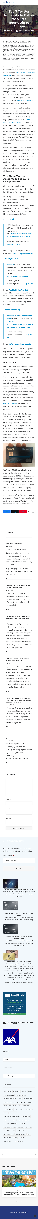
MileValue (20, 1127)
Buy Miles (30, 1102)
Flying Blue (13, 1113)
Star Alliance (21, 1130)
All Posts (19, 1154)
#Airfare (10, 264)
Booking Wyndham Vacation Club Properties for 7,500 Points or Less (19, 1194)
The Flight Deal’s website (19, 290)
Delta (21, 1109)
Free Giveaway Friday (10, 1120)
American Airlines (9, 1095)
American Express (21, 1095)
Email (8, 809)
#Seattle (10, 315)
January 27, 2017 (13, 244)
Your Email (8, 856)
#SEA (17, 315)
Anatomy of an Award (10, 1098)
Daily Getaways (8, 1109)
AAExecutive (16, 1091)
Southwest (7, 1130)
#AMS (9, 318)
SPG (14, 1130)
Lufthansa (14, 1123)
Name (8, 799)
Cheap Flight (7, 522)
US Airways (22, 1137)
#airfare (31, 324)
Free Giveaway (26, 1116)
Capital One (7, 1106)
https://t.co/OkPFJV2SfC (21, 234)
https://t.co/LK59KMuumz (17, 276)
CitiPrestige (26, 1106)
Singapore (29, 1127)
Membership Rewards (10, 1127)
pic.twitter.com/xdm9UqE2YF (19, 327)
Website (8, 818)
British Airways (21, 1102)
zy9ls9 (8, 738)
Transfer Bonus (20, 1134)
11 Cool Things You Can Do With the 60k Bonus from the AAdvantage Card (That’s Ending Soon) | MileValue (18, 700)
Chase (14, 1106)
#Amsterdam (26, 315)
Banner (6, 1102)
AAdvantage (7, 1091)
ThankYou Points (9, 1134)
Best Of (13, 1102)
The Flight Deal (10, 258)
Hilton (27, 1120)
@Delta (12, 321)
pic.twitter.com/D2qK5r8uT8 (18, 237)
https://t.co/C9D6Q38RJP (17, 324)
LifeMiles (6, 1123)
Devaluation (29, 1109)
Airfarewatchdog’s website (20, 344)
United (15, 1137)
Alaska (24, 1091)
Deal (16, 1109)
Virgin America (8, 1141)
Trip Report (7, 1137)
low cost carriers (24, 100)
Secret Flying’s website (23, 253)
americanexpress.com (21, 53)
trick (28, 1134)
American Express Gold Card (19, 962)
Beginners (20, 30)
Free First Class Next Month (12, 1116)
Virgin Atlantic (19, 1141)
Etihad (6, 1113)
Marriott (22, 1123)
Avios (20, 1098)
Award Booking (28, 1098)
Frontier (20, 1120)
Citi (19, 1106)
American (30, 1091)
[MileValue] (9, 2)
